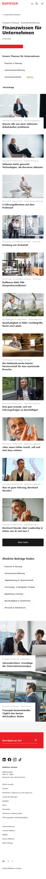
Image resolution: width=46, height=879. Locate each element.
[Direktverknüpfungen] (32, 4)
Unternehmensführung (15, 70)
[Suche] (37, 4)
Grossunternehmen (12, 77)
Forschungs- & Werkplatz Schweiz (20, 587)
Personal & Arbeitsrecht (15, 608)
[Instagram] (15, 759)
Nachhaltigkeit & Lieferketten (17, 601)
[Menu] (42, 4)
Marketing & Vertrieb (13, 594)
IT (12, 861)
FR (8, 861)
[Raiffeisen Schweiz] (10, 4)
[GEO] (36, 740)
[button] (33, 77)
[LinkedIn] (4, 759)
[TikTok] (20, 759)
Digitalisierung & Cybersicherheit (19, 580)
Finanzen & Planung (13, 63)
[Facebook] (9, 759)
